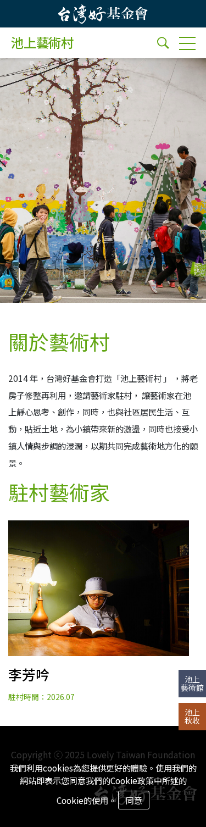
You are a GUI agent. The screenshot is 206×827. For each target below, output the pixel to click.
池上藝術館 (192, 683)
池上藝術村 (42, 42)
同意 (134, 800)
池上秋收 (192, 716)
